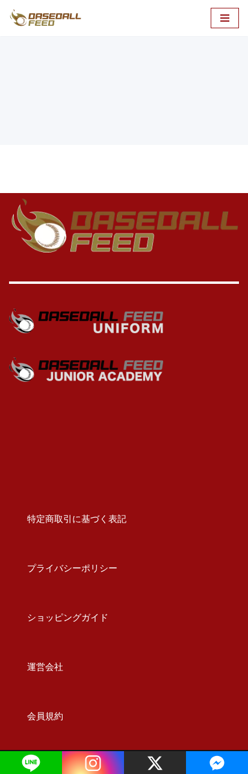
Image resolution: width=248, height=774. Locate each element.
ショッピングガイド (58, 617)
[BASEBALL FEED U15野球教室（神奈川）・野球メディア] (45, 18)
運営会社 (36, 667)
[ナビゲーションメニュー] (225, 18)
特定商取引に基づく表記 (67, 519)
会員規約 (36, 716)
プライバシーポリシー (63, 568)
